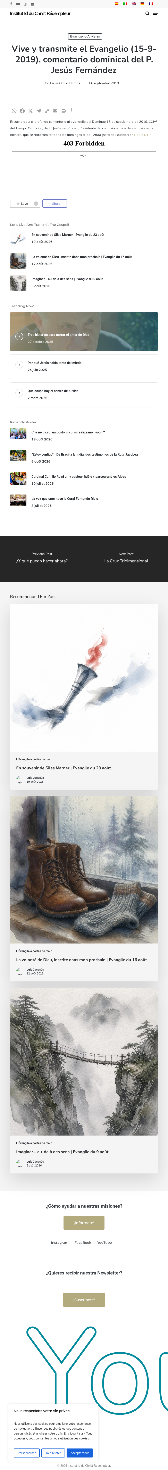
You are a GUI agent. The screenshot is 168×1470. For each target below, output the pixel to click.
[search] (147, 13)
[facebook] (11, 4)
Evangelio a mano (85, 36)
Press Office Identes (65, 83)
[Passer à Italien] (125, 4)
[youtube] (18, 4)
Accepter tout (80, 1453)
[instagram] (25, 4)
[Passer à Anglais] (134, 4)
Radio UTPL (143, 135)
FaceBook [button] (83, 1243)
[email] (32, 4)
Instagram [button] (59, 1243)
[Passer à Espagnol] (116, 4)
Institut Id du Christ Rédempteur (40, 13)
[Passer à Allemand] (142, 4)
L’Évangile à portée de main (34, 759)
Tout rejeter (53, 1453)
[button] (155, 13)
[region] (53, 1433)
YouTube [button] (104, 1243)
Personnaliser (27, 1453)
